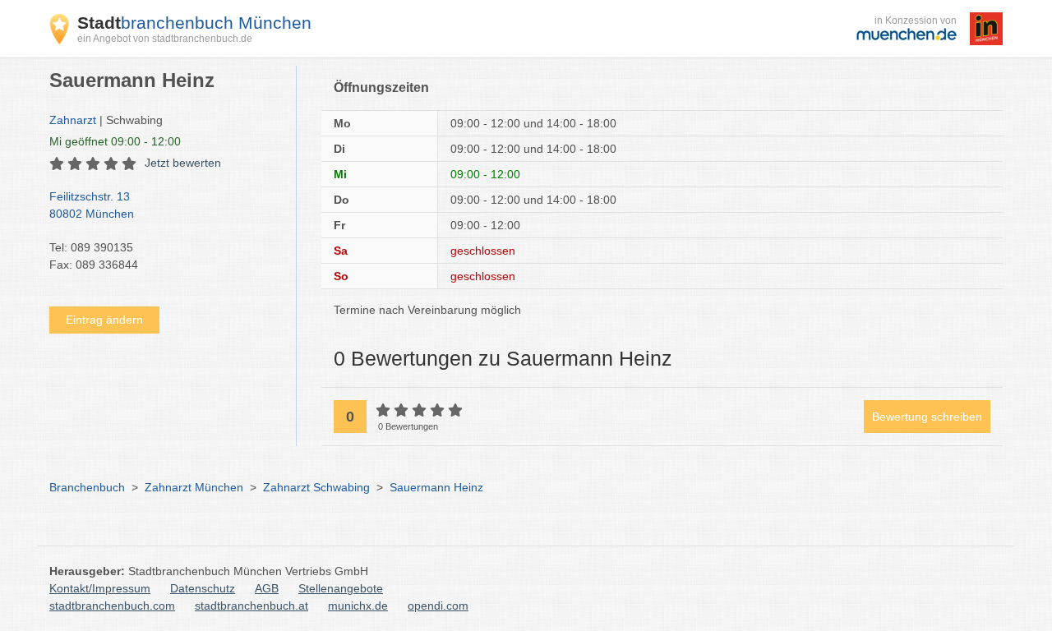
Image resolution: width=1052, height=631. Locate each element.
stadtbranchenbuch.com (112, 605)
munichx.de (358, 605)
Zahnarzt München (194, 487)
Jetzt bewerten (183, 162)
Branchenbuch (87, 487)
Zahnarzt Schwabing (316, 487)
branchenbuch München (194, 22)
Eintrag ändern (104, 319)
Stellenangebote (340, 588)
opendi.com (438, 605)
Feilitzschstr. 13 (91, 205)
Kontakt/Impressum (99, 588)
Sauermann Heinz (436, 487)
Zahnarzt (72, 120)
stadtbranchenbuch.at (251, 605)
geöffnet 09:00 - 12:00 (115, 141)
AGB (267, 588)
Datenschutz (202, 588)
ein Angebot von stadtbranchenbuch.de (164, 38)
